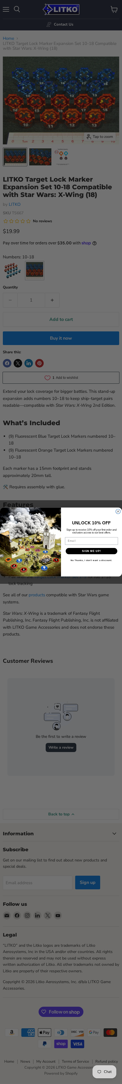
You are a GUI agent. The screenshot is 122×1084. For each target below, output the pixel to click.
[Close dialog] (118, 511)
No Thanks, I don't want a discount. (91, 560)
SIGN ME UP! (91, 551)
